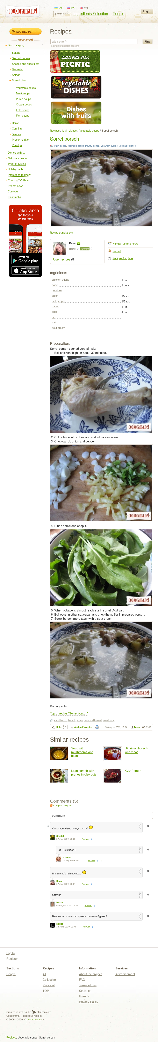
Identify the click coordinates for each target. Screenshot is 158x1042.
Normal (117, 251)
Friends (84, 996)
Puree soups (23, 99)
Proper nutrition (21, 139)
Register (12, 958)
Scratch (60, 836)
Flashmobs (14, 197)
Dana (72, 243)
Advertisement (125, 974)
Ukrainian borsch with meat (136, 750)
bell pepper (58, 301)
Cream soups (24, 104)
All (44, 974)
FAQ (82, 979)
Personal (49, 985)
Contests (13, 191)
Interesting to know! (19, 174)
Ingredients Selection (90, 14)
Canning (17, 128)
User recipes (61, 259)
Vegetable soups (26, 87)
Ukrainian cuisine (109, 146)
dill (53, 317)
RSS (51, 805)
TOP (46, 990)
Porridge (17, 145)
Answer (85, 839)
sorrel (55, 285)
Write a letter (78, 243)
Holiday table (15, 169)
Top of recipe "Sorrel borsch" (69, 713)
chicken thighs (60, 279)
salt (54, 322)
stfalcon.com (43, 1012)
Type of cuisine (17, 163)
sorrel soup (108, 720)
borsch (71, 720)
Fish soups (22, 115)
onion (55, 295)
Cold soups (22, 110)
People (118, 14)
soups (80, 720)
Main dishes (19, 80)
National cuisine (17, 158)
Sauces (16, 134)
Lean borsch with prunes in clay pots (83, 772)
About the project (90, 974)
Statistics (85, 990)
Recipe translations (61, 232)
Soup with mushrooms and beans (82, 752)
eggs (55, 311)
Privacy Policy (88, 1002)
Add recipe (23, 32)
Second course (21, 58)
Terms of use (87, 985)
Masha (59, 902)
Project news (15, 186)
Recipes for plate (123, 258)
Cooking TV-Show (18, 180)
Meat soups (23, 93)
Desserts (17, 69)
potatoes (57, 290)
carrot (55, 306)
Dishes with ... (16, 152)
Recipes (62, 14)
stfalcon (67, 857)
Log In (147, 11)
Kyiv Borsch (133, 770)
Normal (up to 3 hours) (126, 243)
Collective (49, 979)
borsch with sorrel (93, 720)
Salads (16, 74)
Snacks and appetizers (25, 63)
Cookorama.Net (34, 1019)
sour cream (58, 327)
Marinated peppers (69, 46)
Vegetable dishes (127, 146)
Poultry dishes (92, 146)
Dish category (16, 45)
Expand (68, 805)
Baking (16, 52)
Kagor (59, 924)
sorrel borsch (60, 720)
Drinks (16, 123)
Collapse (57, 805)
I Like (59, 727)
